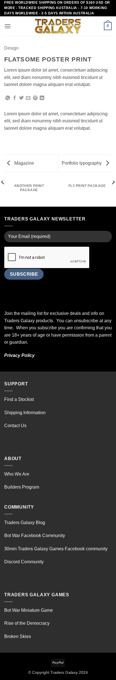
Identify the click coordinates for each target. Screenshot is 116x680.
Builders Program (21, 487)
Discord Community (24, 561)
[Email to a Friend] (28, 98)
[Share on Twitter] (21, 98)
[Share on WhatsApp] (7, 98)
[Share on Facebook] (14, 98)
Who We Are (16, 474)
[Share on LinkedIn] (42, 98)
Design (11, 48)
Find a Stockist (19, 399)
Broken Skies (17, 636)
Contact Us (15, 425)
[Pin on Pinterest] (35, 98)
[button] (7, 26)
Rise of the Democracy (27, 623)
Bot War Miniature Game (28, 610)
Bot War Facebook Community (34, 535)
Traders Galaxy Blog (24, 522)
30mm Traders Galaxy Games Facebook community (56, 548)
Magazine (23, 163)
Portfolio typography (82, 163)
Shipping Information (25, 412)
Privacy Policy (19, 355)
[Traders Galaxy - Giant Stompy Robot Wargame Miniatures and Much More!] (58, 26)
